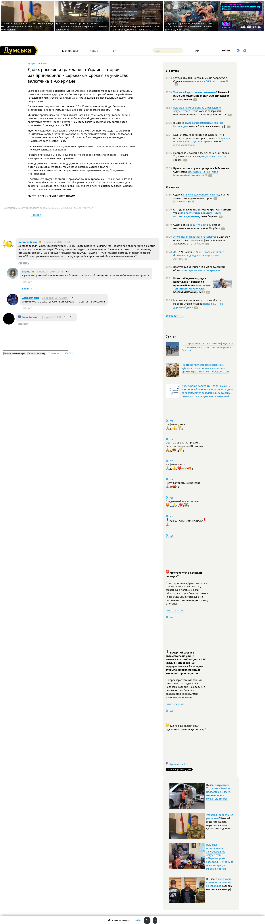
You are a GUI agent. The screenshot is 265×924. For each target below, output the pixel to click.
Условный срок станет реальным (194, 92)
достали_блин (27, 242)
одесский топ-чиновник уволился (192, 286)
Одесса (177, 194)
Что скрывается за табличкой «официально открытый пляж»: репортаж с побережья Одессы (208, 347)
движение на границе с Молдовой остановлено (195, 173)
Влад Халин (29, 317)
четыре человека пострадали (202, 270)
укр (197, 50)
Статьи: (172, 336)
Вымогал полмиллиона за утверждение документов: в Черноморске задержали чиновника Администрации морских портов (219, 856)
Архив (94, 50)
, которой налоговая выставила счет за (197, 226)
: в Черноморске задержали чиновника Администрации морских (200, 112)
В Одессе (179, 122)
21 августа (172, 70)
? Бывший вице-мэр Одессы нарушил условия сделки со (201, 96)
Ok (147, 920)
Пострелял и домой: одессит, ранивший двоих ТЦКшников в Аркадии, (201, 154)
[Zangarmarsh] (12, 304)
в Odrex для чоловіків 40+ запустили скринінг (201, 139)
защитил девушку (200, 224)
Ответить (23, 262)
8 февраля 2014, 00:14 (50, 271)
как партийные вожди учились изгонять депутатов (197, 214)
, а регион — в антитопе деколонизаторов (202, 196)
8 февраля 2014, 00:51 (52, 317)
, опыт (208, 216)
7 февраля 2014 (35, 63)
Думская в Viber (178, 764)
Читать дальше (175, 610)
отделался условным (213, 156)
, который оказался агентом (206, 126)
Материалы (70, 50)
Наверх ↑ (36, 214)
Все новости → (174, 315)
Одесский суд (181, 224)
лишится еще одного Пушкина (200, 194)
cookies (137, 920)
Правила (54, 353)
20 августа (172, 187)
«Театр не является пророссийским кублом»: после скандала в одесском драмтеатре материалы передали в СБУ (205, 368)
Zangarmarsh (30, 297)
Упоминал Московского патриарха (194, 236)
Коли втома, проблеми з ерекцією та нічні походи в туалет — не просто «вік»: (198, 136)
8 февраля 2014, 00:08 (57, 242)
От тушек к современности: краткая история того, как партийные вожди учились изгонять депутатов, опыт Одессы (189, 26)
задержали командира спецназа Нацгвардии (218, 882)
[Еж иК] (12, 278)
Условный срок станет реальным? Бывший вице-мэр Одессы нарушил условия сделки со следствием (27, 26)
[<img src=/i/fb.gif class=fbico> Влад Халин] (9, 323)
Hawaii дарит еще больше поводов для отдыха (198, 253)
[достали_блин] (9, 248)
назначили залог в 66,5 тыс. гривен (204, 81)
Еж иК (26, 271)
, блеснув (189, 290)
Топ (113, 50)
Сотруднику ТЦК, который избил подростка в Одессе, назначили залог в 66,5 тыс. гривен (218, 791)
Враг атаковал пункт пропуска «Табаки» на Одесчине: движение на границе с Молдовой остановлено (81, 26)
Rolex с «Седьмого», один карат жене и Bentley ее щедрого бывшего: (189, 282)
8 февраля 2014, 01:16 (55, 297)
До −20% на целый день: (188, 252)
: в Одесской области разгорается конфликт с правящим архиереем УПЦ (201, 240)
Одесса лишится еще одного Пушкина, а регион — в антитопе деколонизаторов (135, 28)
